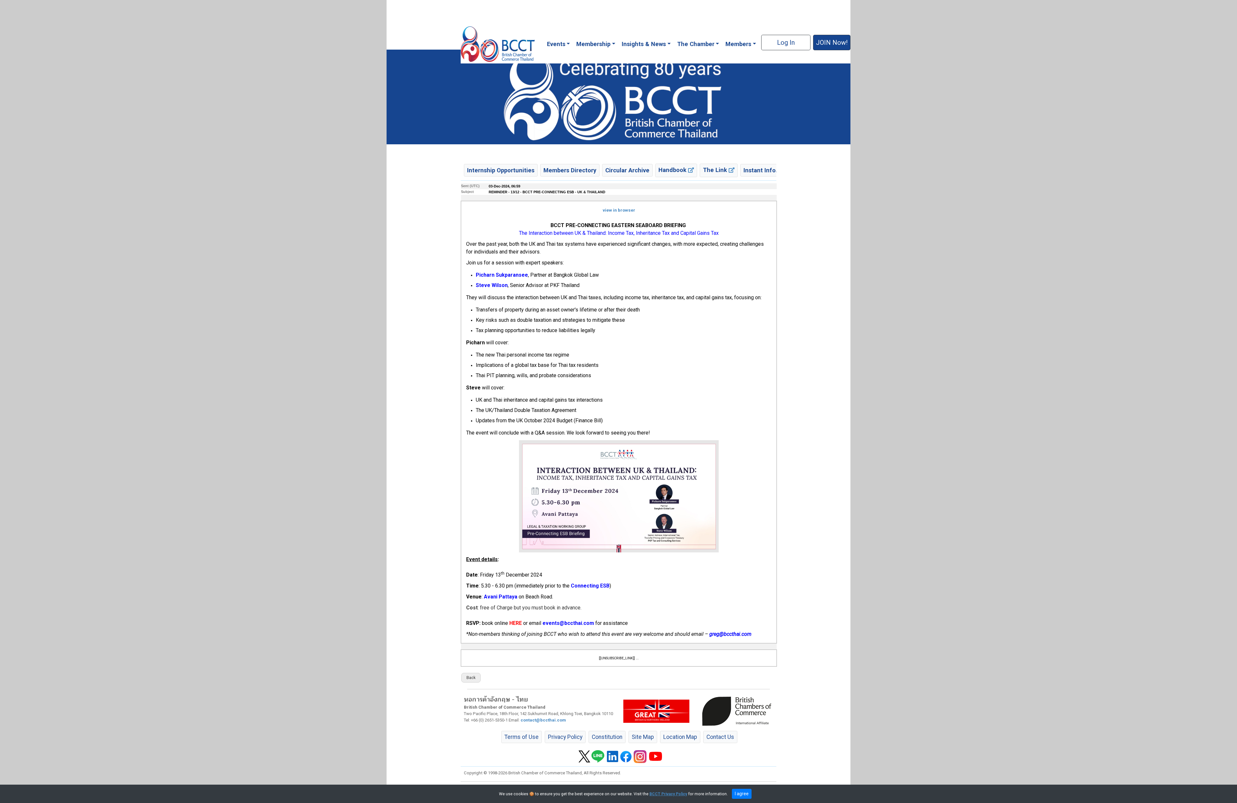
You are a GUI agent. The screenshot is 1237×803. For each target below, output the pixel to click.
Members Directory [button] (569, 170)
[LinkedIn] (612, 756)
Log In (786, 42)
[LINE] (597, 756)
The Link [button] (716, 170)
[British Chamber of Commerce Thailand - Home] (497, 44)
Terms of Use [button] (521, 737)
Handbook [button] (673, 170)
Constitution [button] (607, 737)
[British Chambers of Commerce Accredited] (738, 711)
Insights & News (644, 44)
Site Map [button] (643, 737)
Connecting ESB (590, 586)
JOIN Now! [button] (832, 42)
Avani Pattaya (500, 597)
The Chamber (695, 44)
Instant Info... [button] (762, 170)
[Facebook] (625, 756)
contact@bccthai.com (543, 720)
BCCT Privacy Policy (668, 794)
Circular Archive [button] (627, 170)
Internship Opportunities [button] (500, 170)
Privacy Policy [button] (565, 737)
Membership (593, 44)
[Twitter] (584, 756)
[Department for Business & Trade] (656, 711)
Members (738, 44)
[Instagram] (640, 756)
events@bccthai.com (568, 623)
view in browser (619, 210)
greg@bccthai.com (730, 634)
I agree (742, 793)
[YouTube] (655, 756)
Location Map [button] (680, 737)
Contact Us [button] (720, 737)
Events (556, 44)
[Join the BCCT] (618, 96)
